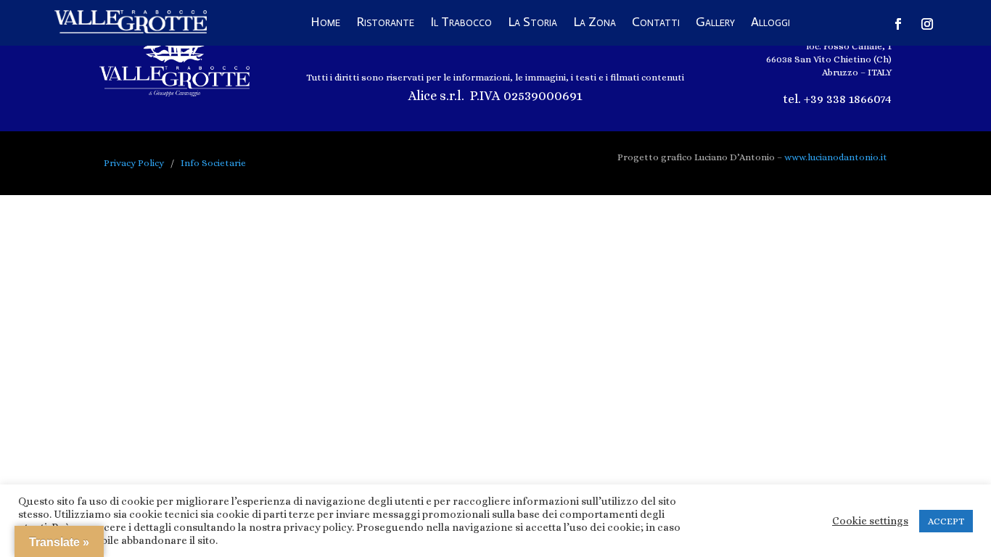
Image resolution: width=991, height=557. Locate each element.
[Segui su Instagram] (927, 24)
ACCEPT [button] (946, 521)
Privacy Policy (134, 162)
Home (325, 23)
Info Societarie (213, 162)
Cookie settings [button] (870, 521)
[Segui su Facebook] (898, 24)
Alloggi (770, 23)
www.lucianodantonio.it (835, 157)
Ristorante (385, 23)
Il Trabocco (461, 23)
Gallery (715, 23)
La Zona (594, 23)
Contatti (656, 23)
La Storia (532, 23)
